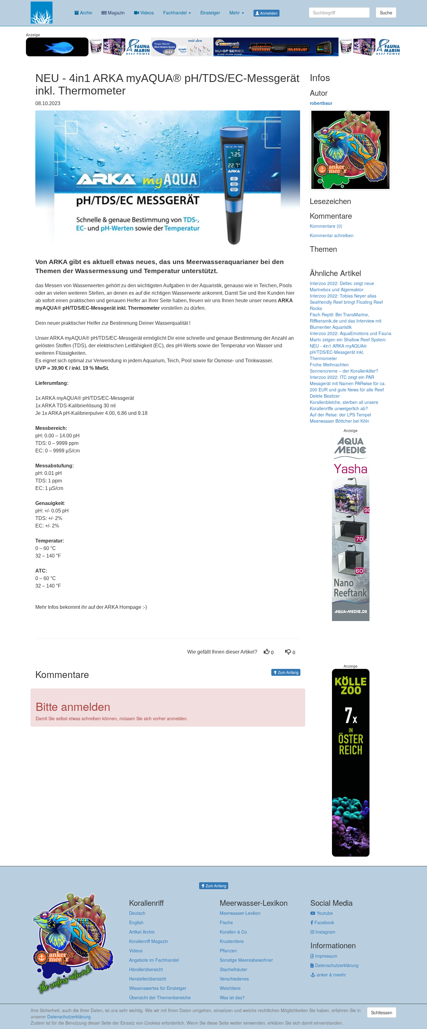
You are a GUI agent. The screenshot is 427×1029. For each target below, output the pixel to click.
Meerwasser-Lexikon (240, 913)
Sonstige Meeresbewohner (246, 960)
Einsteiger (210, 12)
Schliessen (381, 1012)
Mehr (235, 12)
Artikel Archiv (142, 932)
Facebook (323, 922)
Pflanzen (228, 950)
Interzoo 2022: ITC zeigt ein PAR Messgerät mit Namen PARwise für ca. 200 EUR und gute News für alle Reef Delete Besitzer (348, 386)
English (136, 922)
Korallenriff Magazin (148, 941)
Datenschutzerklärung (336, 965)
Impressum (325, 956)
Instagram (324, 932)
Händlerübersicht (146, 969)
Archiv (85, 12)
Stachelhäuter (233, 969)
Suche (386, 12)
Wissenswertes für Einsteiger (157, 988)
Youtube (324, 913)
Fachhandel (175, 12)
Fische (226, 922)
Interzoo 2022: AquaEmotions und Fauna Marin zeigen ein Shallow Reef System (350, 336)
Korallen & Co (233, 932)
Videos (146, 12)
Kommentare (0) (326, 226)
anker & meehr (330, 974)
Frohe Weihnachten (329, 364)
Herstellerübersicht (147, 979)
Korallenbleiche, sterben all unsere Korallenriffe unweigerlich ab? (344, 405)
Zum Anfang (288, 672)
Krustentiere (232, 941)
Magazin (116, 12)
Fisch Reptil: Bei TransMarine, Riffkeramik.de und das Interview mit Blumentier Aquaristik (345, 320)
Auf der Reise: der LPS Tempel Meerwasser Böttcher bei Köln (340, 417)
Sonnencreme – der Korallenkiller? (344, 371)
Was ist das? (232, 997)
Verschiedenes (234, 979)
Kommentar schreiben (332, 235)
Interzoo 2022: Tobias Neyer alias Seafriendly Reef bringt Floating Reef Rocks (346, 302)
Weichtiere (230, 988)
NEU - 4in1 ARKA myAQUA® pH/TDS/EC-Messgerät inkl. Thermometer (338, 352)
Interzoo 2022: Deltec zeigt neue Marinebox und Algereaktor (342, 286)
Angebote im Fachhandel (154, 960)
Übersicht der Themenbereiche (160, 997)
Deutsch (137, 913)
